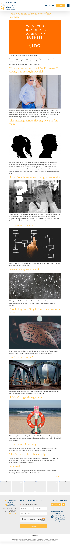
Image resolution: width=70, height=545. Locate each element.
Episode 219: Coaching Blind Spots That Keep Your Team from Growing (60, 517)
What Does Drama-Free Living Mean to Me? (34, 177)
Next (58, 477)
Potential (14, 466)
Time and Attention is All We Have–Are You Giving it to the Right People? (34, 70)
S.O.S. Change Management (25, 397)
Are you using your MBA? (24, 269)
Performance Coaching (22, 444)
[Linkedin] (46, 5)
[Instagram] (49, 5)
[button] (68, 5)
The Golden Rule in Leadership (27, 454)
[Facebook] (42, 5)
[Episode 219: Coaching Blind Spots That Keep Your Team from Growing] (52, 516)
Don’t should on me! (21, 357)
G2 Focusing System (21, 225)
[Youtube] (53, 5)
